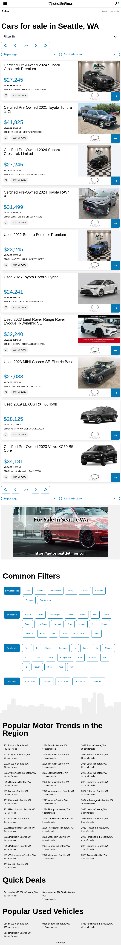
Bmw (42, 633)
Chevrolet (29, 633)
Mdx (105, 657)
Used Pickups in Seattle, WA (17, 934)
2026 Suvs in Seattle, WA (16, 765)
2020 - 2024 (30, 681)
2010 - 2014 (80, 681)
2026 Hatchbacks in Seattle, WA (97, 838)
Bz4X (51, 657)
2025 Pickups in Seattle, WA (17, 838)
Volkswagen (55, 615)
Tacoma (38, 657)
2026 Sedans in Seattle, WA (95, 820)
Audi (95, 615)
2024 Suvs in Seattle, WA (54, 747)
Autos (5, 11)
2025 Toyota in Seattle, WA (55, 756)
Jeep (64, 633)
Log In (105, 11)
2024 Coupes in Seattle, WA (56, 848)
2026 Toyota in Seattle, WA (55, 765)
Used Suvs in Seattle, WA (16, 925)
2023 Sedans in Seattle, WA (17, 802)
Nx (75, 648)
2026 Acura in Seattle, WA (94, 857)
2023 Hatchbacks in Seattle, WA (19, 811)
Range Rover (65, 657)
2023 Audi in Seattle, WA (16, 793)
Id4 (26, 657)
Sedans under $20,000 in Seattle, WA (58, 895)
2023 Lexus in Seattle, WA (55, 774)
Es (97, 648)
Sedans (40, 591)
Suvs (28, 591)
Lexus (40, 615)
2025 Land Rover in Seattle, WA (57, 820)
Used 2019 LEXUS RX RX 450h (30, 404)
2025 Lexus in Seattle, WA (94, 774)
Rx (37, 648)
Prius (61, 667)
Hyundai (57, 624)
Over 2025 (46, 681)
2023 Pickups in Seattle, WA (95, 829)
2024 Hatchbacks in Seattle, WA (19, 829)
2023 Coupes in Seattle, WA (95, 848)
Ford (53, 633)
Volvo (106, 615)
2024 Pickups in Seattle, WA (56, 811)
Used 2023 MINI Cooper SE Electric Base (38, 362)
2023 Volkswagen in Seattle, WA (58, 793)
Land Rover (42, 624)
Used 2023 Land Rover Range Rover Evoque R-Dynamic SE (34, 321)
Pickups (71, 591)
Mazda (104, 624)
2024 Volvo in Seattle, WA (16, 820)
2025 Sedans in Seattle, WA (95, 784)
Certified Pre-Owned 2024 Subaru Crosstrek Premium (32, 67)
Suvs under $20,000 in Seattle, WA (21, 894)
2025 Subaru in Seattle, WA (17, 784)
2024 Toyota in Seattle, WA (17, 756)
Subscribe (114, 11)
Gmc (70, 624)
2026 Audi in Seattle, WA (16, 866)
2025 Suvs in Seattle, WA (16, 747)
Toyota (28, 615)
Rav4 (27, 648)
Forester (92, 657)
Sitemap (60, 942)
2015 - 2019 (63, 681)
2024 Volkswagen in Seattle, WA (97, 802)
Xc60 (72, 667)
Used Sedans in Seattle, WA (56, 925)
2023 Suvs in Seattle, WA (93, 747)
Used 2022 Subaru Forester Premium (35, 235)
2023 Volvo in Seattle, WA (55, 802)
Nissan (82, 624)
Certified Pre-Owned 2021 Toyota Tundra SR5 (38, 109)
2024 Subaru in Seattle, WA (94, 793)
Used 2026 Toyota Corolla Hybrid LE (34, 277)
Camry (86, 648)
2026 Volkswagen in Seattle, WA (20, 857)
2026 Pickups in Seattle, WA (17, 848)
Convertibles (45, 600)
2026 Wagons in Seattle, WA (56, 857)
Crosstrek (62, 648)
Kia (93, 624)
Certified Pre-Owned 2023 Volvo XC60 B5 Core (38, 448)
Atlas (49, 667)
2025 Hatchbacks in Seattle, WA (58, 829)
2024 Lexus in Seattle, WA (94, 765)
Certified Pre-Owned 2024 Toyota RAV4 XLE (37, 194)
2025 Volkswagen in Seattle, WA (20, 774)
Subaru (70, 615)
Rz (26, 667)
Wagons (29, 600)
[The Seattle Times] (61, 4)
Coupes (84, 591)
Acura (27, 624)
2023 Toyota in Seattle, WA (55, 784)
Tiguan (37, 667)
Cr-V (80, 657)
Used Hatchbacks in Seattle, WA (97, 925)
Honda (83, 615)
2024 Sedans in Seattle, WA (95, 756)
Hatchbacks (55, 591)
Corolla (48, 648)
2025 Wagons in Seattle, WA (56, 838)
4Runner (108, 648)
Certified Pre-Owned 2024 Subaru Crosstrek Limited (32, 152)
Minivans (99, 591)
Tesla (96, 633)
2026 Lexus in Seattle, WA (94, 811)
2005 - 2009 (97, 681)
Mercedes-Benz (80, 633)
